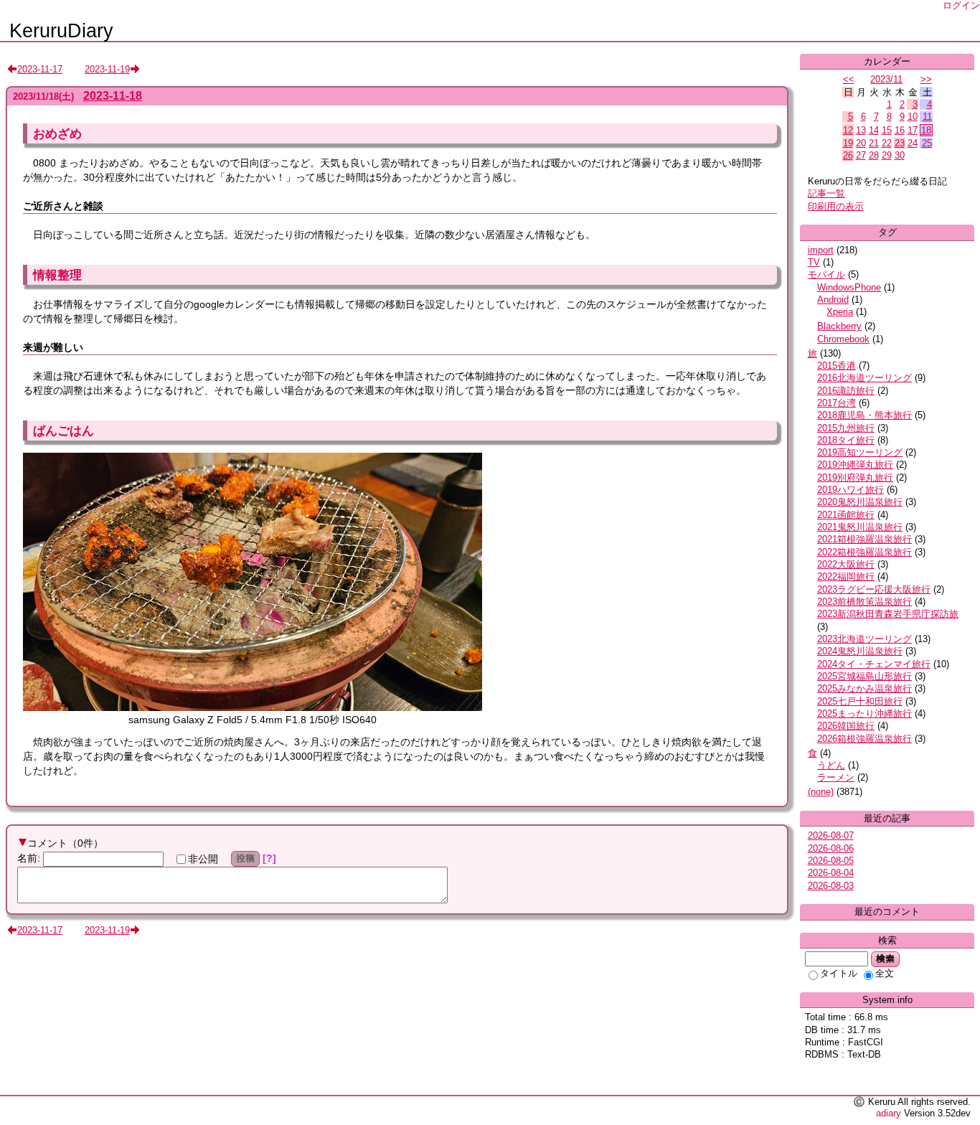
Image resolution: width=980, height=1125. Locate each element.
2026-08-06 (831, 848)
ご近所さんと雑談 (63, 206)
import (821, 250)
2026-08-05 (831, 860)
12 (848, 130)
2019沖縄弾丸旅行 (855, 464)
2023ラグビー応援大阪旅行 (873, 589)
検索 (885, 959)
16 (900, 130)
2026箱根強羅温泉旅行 (864, 738)
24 (913, 143)
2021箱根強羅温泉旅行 (864, 539)
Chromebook (843, 339)
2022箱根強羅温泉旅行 (864, 552)
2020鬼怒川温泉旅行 (860, 501)
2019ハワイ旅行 (850, 489)
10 (913, 116)
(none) (821, 791)
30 (900, 155)
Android (833, 299)
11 (927, 116)
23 (900, 143)
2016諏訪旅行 (846, 390)
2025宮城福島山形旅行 (864, 676)
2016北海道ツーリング (864, 377)
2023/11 (886, 79)
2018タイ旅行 (846, 440)
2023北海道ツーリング (864, 639)
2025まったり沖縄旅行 (864, 713)
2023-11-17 (39, 69)
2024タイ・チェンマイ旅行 (873, 664)
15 (887, 130)
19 (848, 143)
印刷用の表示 (836, 206)
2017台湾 (836, 402)
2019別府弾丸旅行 (855, 477)
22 (887, 143)
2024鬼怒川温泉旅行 (860, 651)
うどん (831, 765)
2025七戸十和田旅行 (860, 701)
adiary (888, 1113)
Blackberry (839, 326)
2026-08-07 (831, 835)
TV (814, 262)
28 (874, 155)
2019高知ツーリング (860, 452)
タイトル (838, 973)
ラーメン (835, 777)
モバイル (826, 274)
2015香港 (836, 365)
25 (927, 143)
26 (848, 155)
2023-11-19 (107, 69)
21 (874, 143)
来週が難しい (53, 347)
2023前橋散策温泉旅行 (864, 601)
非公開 (203, 859)
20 (861, 143)
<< (848, 79)
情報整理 (57, 275)
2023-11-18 (112, 96)
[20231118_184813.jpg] (252, 707)
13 (861, 130)
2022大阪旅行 (846, 564)
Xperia (839, 311)
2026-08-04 (831, 872)
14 (874, 130)
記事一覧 (826, 193)
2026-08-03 (831, 885)
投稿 (245, 858)
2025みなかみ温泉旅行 (864, 688)
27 (861, 155)
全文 (884, 973)
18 (926, 130)
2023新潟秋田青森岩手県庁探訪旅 (887, 613)
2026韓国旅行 (846, 725)
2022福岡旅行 (846, 576)
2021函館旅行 (846, 514)
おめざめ (57, 133)
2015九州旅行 (846, 428)
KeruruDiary (61, 31)
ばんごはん (63, 430)
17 (913, 130)
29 (887, 155)
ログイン (961, 5)
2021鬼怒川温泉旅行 (860, 527)
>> (926, 79)
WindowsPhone (849, 287)
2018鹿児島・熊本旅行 (864, 415)
